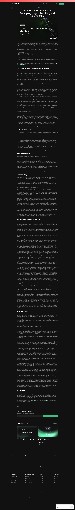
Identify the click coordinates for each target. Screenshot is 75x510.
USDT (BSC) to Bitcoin (29, 497)
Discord (30, 400)
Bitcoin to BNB (13, 499)
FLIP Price (56, 488)
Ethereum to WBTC (14, 495)
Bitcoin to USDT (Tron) (15, 486)
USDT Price (56, 484)
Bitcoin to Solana (28, 476)
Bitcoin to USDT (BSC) (15, 497)
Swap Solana (42, 478)
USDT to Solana (28, 488)
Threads (55, 468)
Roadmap (41, 457)
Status (41, 470)
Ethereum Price (57, 480)
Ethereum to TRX (14, 488)
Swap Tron (42, 480)
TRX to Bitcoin (27, 484)
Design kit (27, 468)
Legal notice (42, 468)
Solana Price (56, 478)
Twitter (43, 400)
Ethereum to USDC (14, 484)
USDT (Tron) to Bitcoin (29, 482)
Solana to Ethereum (14, 480)
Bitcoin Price (56, 476)
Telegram (35, 400)
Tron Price (56, 482)
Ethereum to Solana (14, 478)
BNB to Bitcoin (28, 499)
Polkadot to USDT (28, 495)
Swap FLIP (42, 488)
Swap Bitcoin (42, 476)
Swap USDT (42, 484)
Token (26, 470)
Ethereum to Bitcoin (14, 476)
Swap (12, 457)
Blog (26, 461)
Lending (12, 468)
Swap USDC (42, 486)
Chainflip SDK (13, 461)
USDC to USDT (13, 482)
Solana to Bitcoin (28, 478)
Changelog (27, 459)
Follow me (46, 400)
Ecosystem (42, 459)
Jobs (40, 461)
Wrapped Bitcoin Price (58, 486)
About (26, 457)
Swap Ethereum (43, 482)
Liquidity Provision (14, 459)
